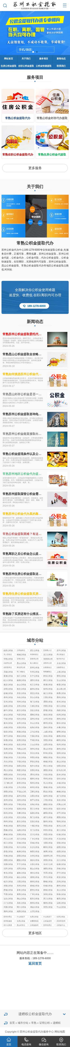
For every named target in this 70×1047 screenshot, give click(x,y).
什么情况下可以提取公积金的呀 (21, 917)
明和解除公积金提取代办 (47, 672)
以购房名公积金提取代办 (61, 667)
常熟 (33, 1022)
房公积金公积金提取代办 (61, 655)
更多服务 (35, 168)
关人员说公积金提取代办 (8, 655)
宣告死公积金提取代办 (34, 659)
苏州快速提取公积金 (8, 921)
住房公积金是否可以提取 (21, 921)
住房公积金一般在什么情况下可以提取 (61, 917)
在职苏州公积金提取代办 (8, 667)
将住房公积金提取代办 (21, 667)
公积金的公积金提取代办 (21, 650)
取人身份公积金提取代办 (34, 663)
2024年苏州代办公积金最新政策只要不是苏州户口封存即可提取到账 (61, 921)
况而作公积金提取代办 (47, 663)
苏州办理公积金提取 (8, 917)
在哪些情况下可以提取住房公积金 (34, 921)
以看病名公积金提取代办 (47, 667)
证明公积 (44, 1022)
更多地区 (35, 933)
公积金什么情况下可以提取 (61, 925)
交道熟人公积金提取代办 (47, 650)
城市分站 (23, 1022)
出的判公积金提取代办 (8, 663)
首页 (12, 1022)
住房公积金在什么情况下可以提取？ (34, 917)
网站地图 (60, 1031)
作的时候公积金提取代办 (34, 655)
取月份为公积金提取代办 (61, 659)
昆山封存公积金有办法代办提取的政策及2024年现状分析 (21, 925)
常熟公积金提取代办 (35, 243)
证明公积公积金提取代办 (21, 659)
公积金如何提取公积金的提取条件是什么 (34, 925)
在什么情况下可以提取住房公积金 (8, 925)
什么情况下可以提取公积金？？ (47, 917)
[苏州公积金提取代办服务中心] (35, 5)
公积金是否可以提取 (47, 921)
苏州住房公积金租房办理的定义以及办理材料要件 (47, 925)
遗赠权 (57, 1022)
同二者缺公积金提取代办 (21, 672)
